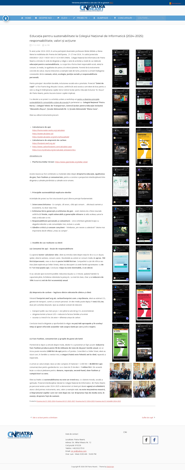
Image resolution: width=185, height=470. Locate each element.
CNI (48, 45)
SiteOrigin (110, 467)
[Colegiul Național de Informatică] (146, 440)
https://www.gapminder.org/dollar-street (71, 162)
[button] (120, 68)
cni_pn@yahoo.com (78, 451)
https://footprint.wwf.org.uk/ (43, 143)
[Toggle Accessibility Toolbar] (6, 18)
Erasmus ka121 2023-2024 (46, 401)
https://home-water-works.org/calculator (48, 130)
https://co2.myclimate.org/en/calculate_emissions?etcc (54, 150)
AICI (111, 3)
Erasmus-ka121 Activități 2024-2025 (108, 401)
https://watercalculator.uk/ (42, 134)
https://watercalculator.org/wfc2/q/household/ (50, 137)
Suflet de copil (147, 418)
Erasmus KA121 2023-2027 (65, 401)
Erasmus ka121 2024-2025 (85, 401)
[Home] (92, 8)
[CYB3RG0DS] (154, 440)
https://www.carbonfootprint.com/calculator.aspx (52, 147)
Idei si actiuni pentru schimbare (45, 418)
